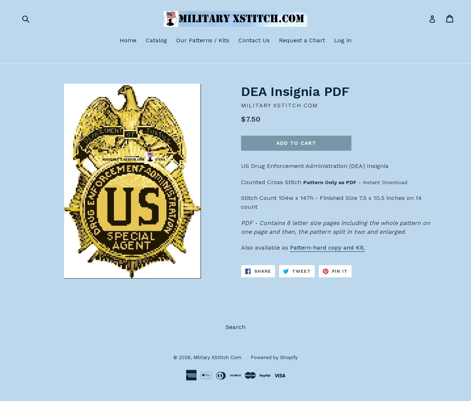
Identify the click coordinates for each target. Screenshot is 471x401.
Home (128, 40)
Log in (342, 40)
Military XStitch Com (217, 357)
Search (235, 326)
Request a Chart (302, 40)
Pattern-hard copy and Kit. (327, 247)
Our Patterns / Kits (202, 40)
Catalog (156, 40)
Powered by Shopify (274, 357)
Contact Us (254, 40)
